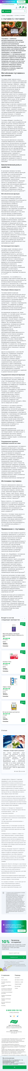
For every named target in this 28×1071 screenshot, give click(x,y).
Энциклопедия (18, 984)
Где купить (17, 977)
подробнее (21, 1)
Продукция (7, 11)
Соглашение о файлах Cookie (6, 986)
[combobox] (23, 618)
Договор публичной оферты (6, 1003)
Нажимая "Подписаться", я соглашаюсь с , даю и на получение (15, 963)
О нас (2, 977)
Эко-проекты (4, 979)
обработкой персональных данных (11, 1061)
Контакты (3, 1005)
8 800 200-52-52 (23, 4)
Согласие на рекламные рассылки (6, 993)
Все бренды (17, 986)
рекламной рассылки (21, 965)
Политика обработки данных (6, 982)
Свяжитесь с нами (19, 982)
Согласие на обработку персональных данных (6, 989)
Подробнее (5, 645)
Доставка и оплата (19, 979)
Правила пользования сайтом (6, 996)
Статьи (16, 988)
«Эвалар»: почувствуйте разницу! (13, 750)
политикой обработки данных (12, 962)
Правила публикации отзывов (6, 999)
